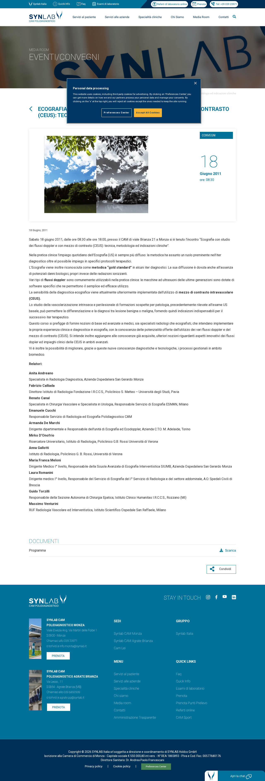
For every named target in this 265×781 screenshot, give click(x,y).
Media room (122, 703)
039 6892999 (72, 692)
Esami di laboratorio (108, 3)
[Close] (195, 83)
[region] (134, 101)
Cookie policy (121, 766)
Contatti (223, 17)
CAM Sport (184, 717)
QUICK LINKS (186, 661)
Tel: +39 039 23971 (226, 4)
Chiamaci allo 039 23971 (62, 641)
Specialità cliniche (150, 17)
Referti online (185, 710)
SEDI (117, 621)
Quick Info (183, 681)
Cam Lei (120, 648)
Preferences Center (156, 766)
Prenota (201, 4)
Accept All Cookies (148, 112)
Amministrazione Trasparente (135, 717)
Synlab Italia (40, 3)
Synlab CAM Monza (128, 633)
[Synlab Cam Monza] (45, 21)
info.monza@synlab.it (73, 646)
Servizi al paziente (126, 674)
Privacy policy (93, 766)
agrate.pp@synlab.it (72, 697)
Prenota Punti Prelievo (191, 703)
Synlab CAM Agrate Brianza (133, 641)
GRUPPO (183, 621)
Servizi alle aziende (127, 681)
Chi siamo (121, 696)
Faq (83, 3)
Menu (118, 661)
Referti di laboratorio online (172, 4)
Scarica (230, 550)
